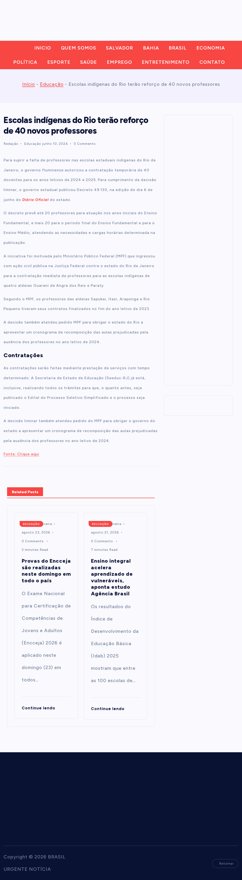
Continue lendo (38, 708)
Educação (52, 84)
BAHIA (151, 48)
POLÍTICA (25, 62)
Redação (11, 144)
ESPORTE (58, 62)
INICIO (42, 48)
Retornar (226, 863)
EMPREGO (119, 62)
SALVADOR (119, 48)
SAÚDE (88, 62)
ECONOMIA (210, 48)
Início (28, 84)
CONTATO (212, 62)
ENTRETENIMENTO (166, 62)
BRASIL (177, 48)
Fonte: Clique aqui (21, 454)
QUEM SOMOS (78, 48)
